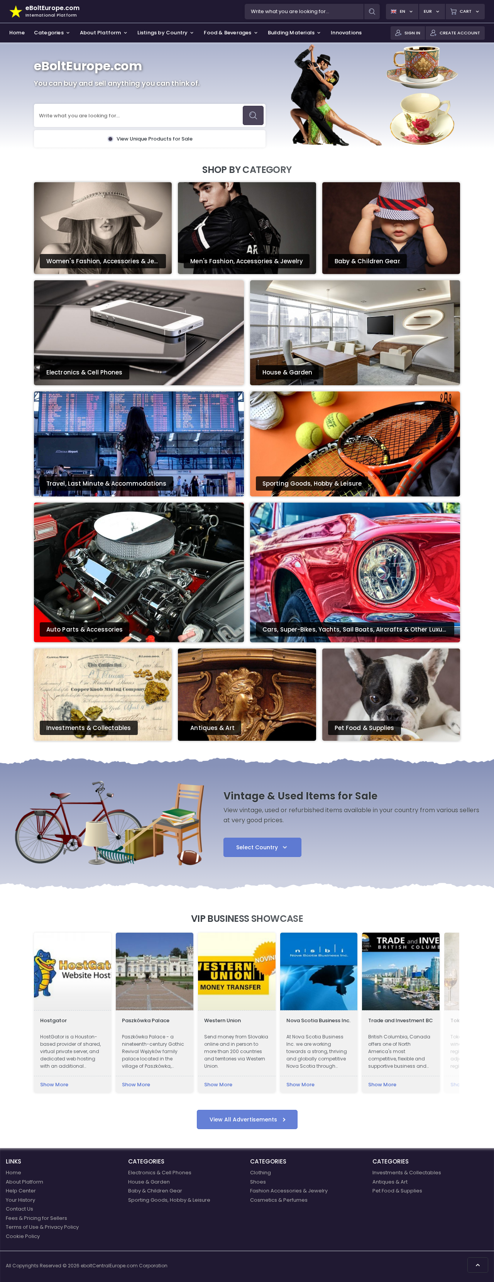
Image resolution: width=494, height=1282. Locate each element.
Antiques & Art (390, 1181)
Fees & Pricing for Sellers (36, 1218)
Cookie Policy (23, 1236)
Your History (20, 1200)
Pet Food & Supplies (397, 1190)
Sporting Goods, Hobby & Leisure (169, 1200)
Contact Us (19, 1209)
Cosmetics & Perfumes (279, 1200)
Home (13, 1172)
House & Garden (149, 1181)
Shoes (258, 1181)
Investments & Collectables (406, 1172)
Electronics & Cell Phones (159, 1172)
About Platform (24, 1181)
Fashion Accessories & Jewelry (289, 1190)
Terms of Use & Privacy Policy (42, 1227)
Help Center (21, 1190)
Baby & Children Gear (155, 1190)
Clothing (260, 1172)
